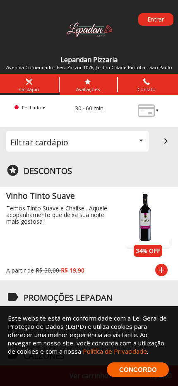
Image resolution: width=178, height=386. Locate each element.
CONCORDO (138, 369)
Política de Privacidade (115, 351)
